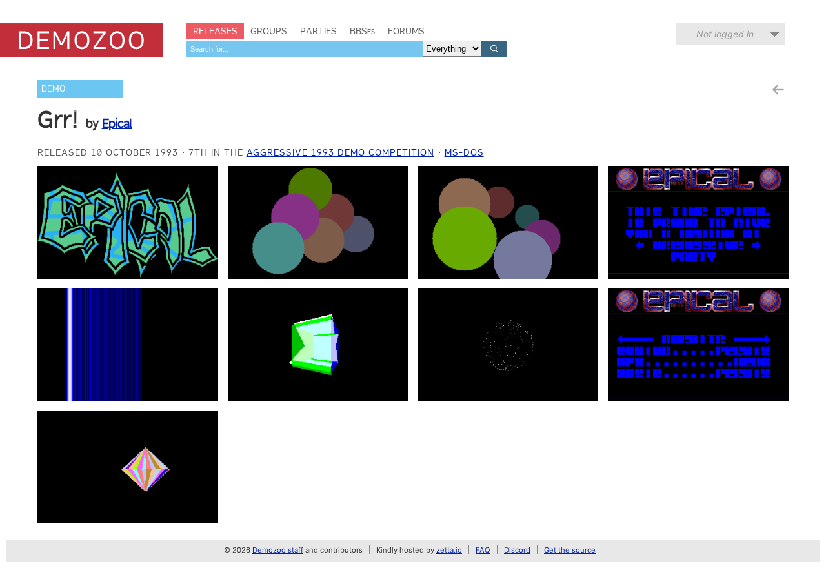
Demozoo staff (277, 549)
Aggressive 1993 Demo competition (340, 152)
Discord (517, 549)
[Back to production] (778, 90)
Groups (268, 31)
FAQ (483, 549)
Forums (406, 31)
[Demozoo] (81, 40)
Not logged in (725, 33)
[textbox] (304, 49)
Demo (53, 88)
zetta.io (449, 549)
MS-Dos (464, 152)
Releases (215, 31)
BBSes (362, 31)
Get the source (570, 549)
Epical (117, 123)
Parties (318, 31)
